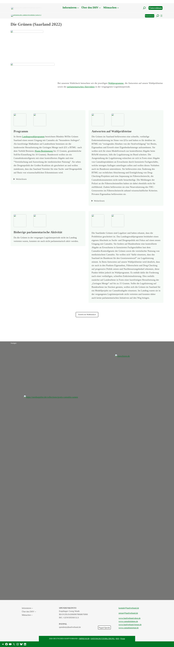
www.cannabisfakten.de (128, 621)
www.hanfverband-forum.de (130, 625)
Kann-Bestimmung (44, 151)
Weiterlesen (21, 179)
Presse (123, 639)
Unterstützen (155, 8)
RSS (117, 639)
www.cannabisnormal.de (129, 628)
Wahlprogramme (116, 83)
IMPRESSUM (84, 639)
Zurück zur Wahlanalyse (87, 314)
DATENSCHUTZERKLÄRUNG (103, 639)
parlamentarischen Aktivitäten (81, 86)
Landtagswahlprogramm (33, 136)
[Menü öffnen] (161, 15)
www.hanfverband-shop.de (129, 618)
